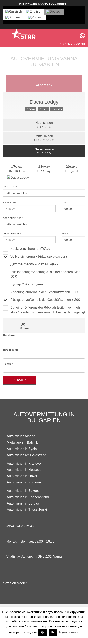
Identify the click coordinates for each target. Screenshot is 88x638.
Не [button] (52, 632)
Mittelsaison (44, 138)
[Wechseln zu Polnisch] (36, 17)
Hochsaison (44, 124)
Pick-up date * (11, 202)
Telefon (8, 363)
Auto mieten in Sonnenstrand (28, 497)
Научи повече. (68, 632)
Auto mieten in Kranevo (24, 463)
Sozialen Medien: (16, 583)
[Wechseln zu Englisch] (34, 12)
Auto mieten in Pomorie (24, 482)
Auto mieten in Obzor (22, 476)
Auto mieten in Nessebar (25, 469)
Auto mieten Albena (21, 436)
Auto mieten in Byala (22, 449)
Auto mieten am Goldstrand (26, 455)
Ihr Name (9, 335)
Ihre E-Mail (10, 349)
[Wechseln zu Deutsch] (54, 12)
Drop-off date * (12, 233)
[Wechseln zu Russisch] (13, 12)
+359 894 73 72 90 (20, 526)
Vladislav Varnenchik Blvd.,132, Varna (34, 556)
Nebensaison (44, 151)
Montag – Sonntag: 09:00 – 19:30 (30, 541)
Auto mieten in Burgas (23, 503)
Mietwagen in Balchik (22, 442)
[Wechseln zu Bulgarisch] (14, 17)
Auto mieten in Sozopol (24, 490)
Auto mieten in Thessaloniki (27, 509)
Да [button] (42, 632)
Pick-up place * (11, 187)
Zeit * (65, 202)
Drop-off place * (13, 218)
